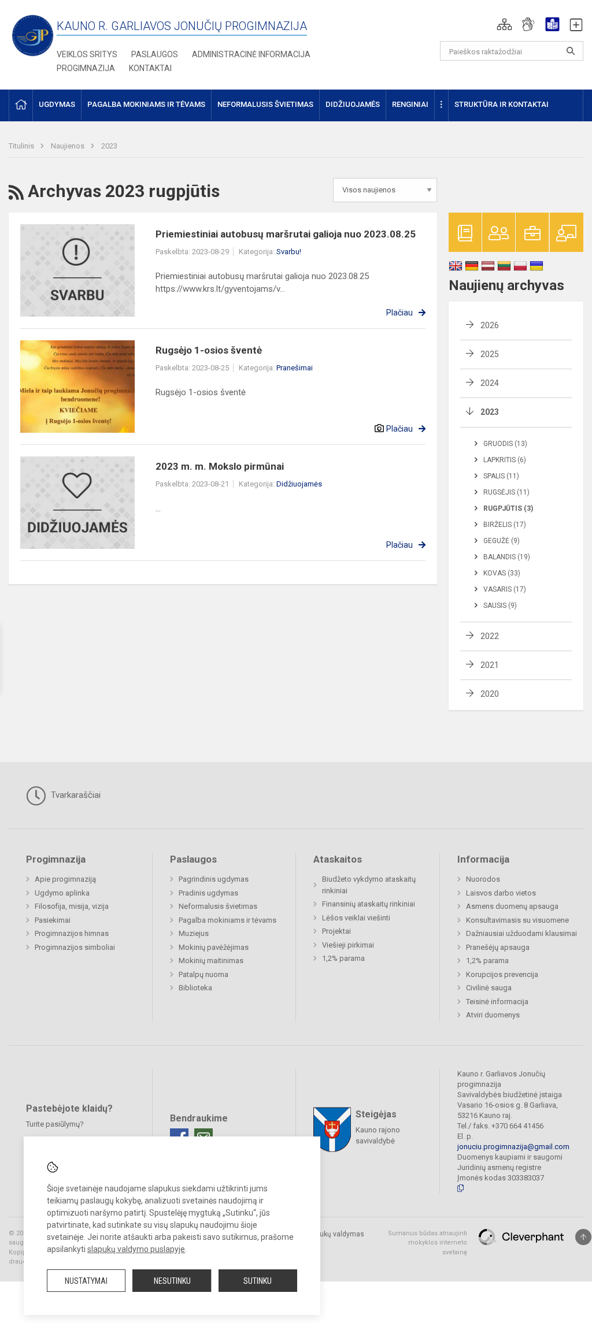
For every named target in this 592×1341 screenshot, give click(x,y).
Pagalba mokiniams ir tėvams (227, 920)
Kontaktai (150, 68)
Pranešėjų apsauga (498, 947)
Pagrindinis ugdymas (214, 879)
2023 (109, 146)
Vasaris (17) (504, 589)
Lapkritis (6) (504, 460)
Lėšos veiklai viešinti (356, 917)
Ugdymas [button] (57, 104)
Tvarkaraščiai (75, 795)
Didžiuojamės (299, 484)
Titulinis (22, 146)
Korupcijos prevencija (502, 974)
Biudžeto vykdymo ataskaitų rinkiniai (369, 885)
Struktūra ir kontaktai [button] (501, 104)
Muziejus (194, 933)
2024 (489, 383)
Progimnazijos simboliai (75, 947)
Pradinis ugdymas (208, 893)
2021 (489, 665)
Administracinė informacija (251, 54)
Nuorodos (483, 879)
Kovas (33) (501, 573)
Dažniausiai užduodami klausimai (521, 933)
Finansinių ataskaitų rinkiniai (368, 904)
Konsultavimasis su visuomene (517, 920)
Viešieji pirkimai (348, 945)
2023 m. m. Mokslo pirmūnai (220, 466)
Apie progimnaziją (65, 879)
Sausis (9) (500, 605)
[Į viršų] (583, 1237)
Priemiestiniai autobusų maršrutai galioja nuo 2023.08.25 (286, 234)
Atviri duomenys (493, 1015)
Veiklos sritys (87, 54)
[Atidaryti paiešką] (571, 51)
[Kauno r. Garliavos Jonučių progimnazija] (33, 34)
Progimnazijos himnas (72, 933)
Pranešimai (294, 367)
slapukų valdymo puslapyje (136, 1249)
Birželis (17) (504, 525)
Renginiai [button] (410, 104)
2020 (489, 694)
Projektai (336, 931)
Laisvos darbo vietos (501, 893)
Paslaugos (154, 54)
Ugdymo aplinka (62, 893)
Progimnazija (86, 68)
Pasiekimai (53, 920)
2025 (489, 354)
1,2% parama (343, 958)
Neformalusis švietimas (218, 906)
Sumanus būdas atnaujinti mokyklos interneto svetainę (427, 1242)
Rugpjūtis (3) (508, 508)
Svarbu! (288, 251)
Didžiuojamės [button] (352, 104)
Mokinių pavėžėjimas (214, 947)
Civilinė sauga (489, 987)
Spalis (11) (501, 476)
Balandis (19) (506, 557)
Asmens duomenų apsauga (512, 906)
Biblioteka (195, 987)
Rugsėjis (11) (506, 492)
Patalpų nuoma (203, 974)
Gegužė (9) (501, 541)
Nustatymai (86, 1281)
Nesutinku (172, 1281)
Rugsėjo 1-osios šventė (209, 350)
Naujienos (68, 146)
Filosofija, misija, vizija (72, 906)
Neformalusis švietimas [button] (265, 104)
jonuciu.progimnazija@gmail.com (513, 1146)
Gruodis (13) (505, 444)
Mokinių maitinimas (211, 960)
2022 (489, 636)
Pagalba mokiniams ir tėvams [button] (146, 104)
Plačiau (399, 312)
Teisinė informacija (497, 1001)
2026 (489, 325)
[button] (504, 24)
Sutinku (257, 1281)
